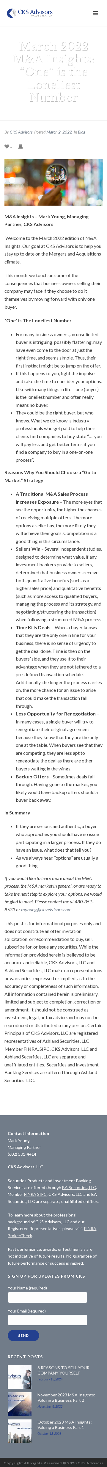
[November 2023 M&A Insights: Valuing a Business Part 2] (20, 1404)
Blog (81, 131)
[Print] (23, 146)
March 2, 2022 (59, 131)
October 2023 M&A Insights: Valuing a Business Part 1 (64, 1424)
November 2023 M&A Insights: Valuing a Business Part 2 (66, 1397)
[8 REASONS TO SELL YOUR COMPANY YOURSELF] (20, 1377)
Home (14, 113)
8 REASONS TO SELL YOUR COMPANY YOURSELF (63, 1370)
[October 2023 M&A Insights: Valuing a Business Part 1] (20, 1431)
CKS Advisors (21, 131)
